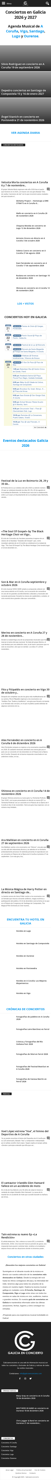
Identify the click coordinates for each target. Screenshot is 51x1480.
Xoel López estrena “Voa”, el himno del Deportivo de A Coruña (25, 1133)
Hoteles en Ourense (25, 956)
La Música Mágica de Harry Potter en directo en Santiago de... (24, 891)
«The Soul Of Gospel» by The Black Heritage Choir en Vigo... (22, 533)
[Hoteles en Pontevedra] (7, 972)
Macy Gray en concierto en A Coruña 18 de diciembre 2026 (32, 1396)
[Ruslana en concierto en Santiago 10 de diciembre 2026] (7, 279)
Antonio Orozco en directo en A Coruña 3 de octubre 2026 (30, 239)
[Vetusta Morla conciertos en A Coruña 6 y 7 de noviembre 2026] (25, 164)
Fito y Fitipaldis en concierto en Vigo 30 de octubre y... (25, 691)
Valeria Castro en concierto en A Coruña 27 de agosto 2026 (31, 251)
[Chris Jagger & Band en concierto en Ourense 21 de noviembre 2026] (7, 1424)
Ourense (31, 36)
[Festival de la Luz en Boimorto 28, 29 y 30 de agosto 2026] (25, 465)
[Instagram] (26, 1379)
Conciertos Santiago (9, 1447)
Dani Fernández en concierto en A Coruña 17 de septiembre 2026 (31, 264)
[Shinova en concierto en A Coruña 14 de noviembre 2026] (7, 291)
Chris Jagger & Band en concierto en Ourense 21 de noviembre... (32, 1421)
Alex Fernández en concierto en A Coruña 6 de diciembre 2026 (21, 741)
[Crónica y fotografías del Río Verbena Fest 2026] (7, 1045)
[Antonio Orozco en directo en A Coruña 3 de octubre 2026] (7, 242)
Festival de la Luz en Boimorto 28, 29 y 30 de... (24, 482)
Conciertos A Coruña (9, 1443)
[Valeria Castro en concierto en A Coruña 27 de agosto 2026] (7, 254)
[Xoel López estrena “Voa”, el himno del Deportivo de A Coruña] (25, 1113)
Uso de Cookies (40, 1470)
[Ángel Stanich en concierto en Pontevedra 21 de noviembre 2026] (25, 121)
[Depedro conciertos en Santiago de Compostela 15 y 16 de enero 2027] (25, 95)
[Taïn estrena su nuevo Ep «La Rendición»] (25, 1216)
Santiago (36, 31)
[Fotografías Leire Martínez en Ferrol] (7, 1033)
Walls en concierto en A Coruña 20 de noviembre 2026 (31, 214)
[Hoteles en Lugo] (7, 934)
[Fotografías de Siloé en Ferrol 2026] (7, 1058)
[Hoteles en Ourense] (7, 959)
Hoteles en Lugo (23, 931)
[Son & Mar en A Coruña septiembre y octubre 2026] (25, 566)
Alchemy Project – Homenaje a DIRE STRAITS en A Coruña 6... (32, 202)
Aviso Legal (9, 1470)
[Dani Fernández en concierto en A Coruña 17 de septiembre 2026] (7, 267)
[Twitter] (31, 1379)
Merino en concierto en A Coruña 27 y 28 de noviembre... (24, 634)
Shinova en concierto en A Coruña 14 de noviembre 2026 (33, 289)
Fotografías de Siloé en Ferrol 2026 (32, 1054)
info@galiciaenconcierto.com (31, 1374)
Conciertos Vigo (7, 1450)
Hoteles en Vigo (23, 993)
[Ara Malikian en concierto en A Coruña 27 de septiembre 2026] (25, 824)
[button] (47, 3)
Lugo (16, 36)
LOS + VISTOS (25, 303)
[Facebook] (20, 1379)
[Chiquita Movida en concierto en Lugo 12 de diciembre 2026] (7, 229)
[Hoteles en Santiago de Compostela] (7, 947)
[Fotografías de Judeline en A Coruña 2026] (7, 1020)
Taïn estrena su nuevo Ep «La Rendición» (19, 1236)
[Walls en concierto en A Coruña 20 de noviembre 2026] (7, 217)
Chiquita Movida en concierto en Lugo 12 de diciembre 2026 (31, 226)
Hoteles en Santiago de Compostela (32, 943)
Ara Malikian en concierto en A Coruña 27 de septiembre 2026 (24, 841)
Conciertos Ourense (8, 1458)
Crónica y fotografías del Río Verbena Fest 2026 (29, 1042)
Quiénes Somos (20, 1473)
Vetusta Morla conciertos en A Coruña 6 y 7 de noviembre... (24, 184)
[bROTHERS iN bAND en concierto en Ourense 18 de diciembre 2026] (7, 1412)
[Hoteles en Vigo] (7, 997)
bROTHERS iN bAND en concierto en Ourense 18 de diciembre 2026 (32, 1409)
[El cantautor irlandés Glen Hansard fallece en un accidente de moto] (25, 1164)
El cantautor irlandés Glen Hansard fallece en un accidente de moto (22, 1184)
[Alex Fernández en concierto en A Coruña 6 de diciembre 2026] (25, 725)
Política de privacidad (24, 1470)
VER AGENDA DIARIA (25, 133)
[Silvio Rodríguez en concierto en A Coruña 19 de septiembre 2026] (25, 64)
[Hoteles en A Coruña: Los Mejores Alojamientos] (7, 984)
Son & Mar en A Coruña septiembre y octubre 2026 (23, 583)
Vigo (23, 31)
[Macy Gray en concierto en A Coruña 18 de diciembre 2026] (7, 1399)
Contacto (32, 1473)
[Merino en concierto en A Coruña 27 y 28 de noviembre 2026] (25, 617)
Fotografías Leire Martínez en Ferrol (32, 1029)
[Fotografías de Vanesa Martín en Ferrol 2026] (7, 1082)
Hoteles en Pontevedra (26, 968)
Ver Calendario (39, 427)
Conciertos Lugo (7, 1454)
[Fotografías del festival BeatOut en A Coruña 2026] (7, 1070)
